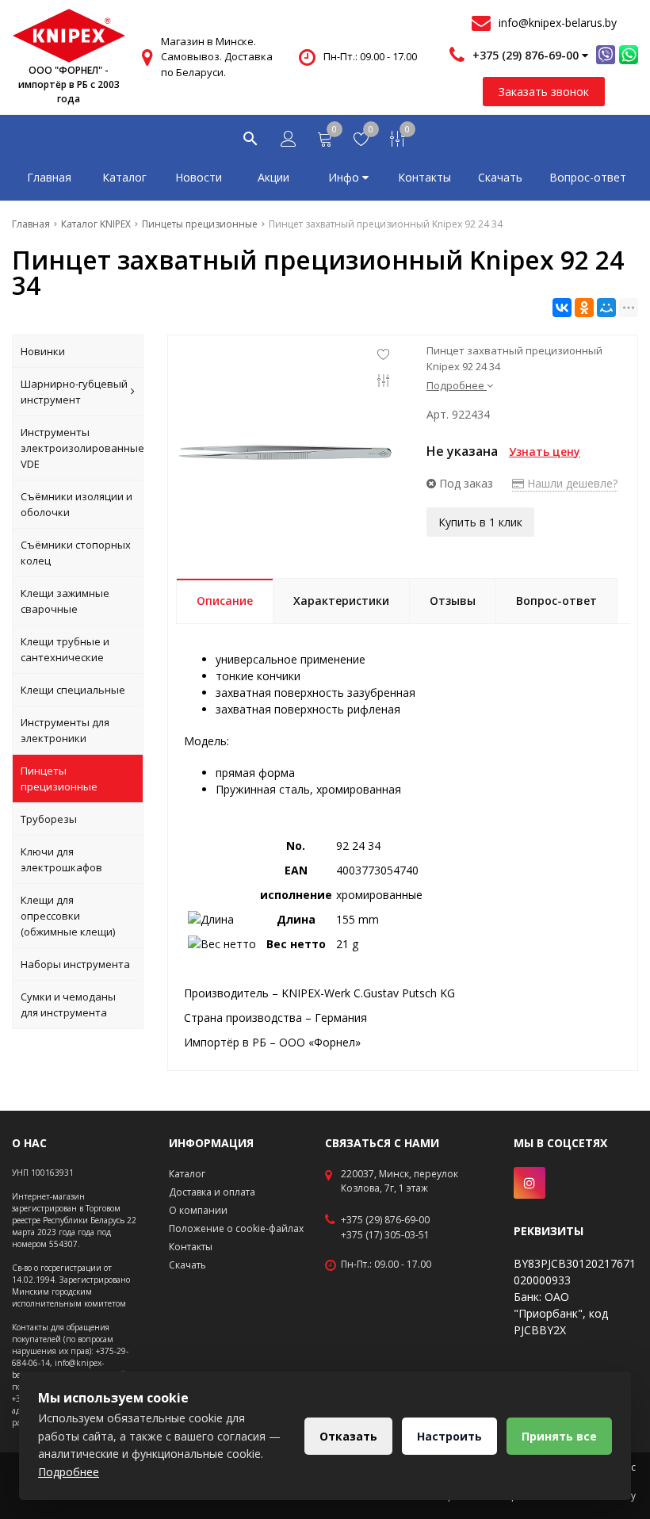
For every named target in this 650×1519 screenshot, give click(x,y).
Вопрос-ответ (587, 177)
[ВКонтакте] (562, 307)
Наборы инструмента (75, 964)
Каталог (124, 177)
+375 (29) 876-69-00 (385, 1220)
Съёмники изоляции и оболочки (76, 504)
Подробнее (68, 1471)
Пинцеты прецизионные (59, 778)
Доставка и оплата (212, 1192)
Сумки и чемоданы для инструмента (68, 1004)
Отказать (348, 1436)
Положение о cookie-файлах (236, 1228)
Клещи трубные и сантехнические (65, 649)
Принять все (559, 1436)
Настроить (449, 1436)
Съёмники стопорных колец (76, 553)
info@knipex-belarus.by (558, 22)
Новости (198, 177)
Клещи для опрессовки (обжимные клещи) (68, 916)
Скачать (500, 177)
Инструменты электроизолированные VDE (82, 448)
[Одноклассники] (584, 307)
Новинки (43, 351)
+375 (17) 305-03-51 (385, 1235)
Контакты (424, 177)
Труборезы (49, 819)
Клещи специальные (73, 690)
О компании (198, 1210)
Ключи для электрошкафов (61, 859)
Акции (273, 177)
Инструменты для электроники (65, 730)
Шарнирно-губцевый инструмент (74, 392)
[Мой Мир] (606, 307)
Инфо (345, 177)
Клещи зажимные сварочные (65, 601)
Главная (49, 177)
